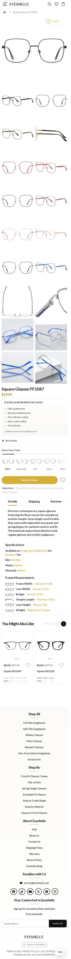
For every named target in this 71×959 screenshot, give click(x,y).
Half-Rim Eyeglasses (34, 728)
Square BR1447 (12, 671)
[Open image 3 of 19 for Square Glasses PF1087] (51, 101)
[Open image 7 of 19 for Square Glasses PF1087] (51, 167)
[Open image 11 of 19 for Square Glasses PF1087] (51, 234)
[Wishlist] (56, 4)
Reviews (56, 501)
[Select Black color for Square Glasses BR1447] (6, 678)
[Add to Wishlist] (63, 480)
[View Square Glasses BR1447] (17, 646)
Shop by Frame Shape (34, 800)
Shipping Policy (34, 847)
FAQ (34, 829)
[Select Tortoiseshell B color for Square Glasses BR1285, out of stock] (51, 678)
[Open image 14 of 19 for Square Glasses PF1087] (18, 301)
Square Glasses (10, 492)
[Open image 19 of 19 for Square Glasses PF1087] (51, 368)
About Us (34, 835)
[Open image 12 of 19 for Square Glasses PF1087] (18, 268)
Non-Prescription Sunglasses (34, 753)
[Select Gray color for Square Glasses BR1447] (12, 678)
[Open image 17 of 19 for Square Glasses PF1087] (51, 334)
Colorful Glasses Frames (34, 776)
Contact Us (34, 841)
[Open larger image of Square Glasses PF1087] (34, 50)
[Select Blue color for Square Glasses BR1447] (24, 678)
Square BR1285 (46, 671)
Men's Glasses (34, 741)
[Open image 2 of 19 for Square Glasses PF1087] (18, 101)
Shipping (34, 501)
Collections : (8, 488)
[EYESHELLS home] (19, 4)
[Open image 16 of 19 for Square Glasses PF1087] (18, 334)
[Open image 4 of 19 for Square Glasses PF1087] (18, 134)
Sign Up (58, 923)
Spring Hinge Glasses (52, 488)
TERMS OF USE (13, 951)
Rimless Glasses (34, 734)
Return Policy (34, 859)
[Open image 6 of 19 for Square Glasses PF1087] (18, 167)
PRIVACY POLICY (31, 951)
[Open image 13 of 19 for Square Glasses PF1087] (51, 268)
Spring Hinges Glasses (34, 788)
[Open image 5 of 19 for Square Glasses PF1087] (51, 134)
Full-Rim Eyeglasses (34, 722)
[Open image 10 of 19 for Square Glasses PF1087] (18, 234)
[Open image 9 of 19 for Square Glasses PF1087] (51, 201)
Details (12, 501)
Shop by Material (34, 806)
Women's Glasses (34, 747)
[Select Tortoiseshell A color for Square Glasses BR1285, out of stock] (45, 678)
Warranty (34, 853)
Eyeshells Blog (34, 866)
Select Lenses (29, 480)
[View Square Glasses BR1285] (51, 646)
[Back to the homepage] (7, 12)
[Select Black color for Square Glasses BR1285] (39, 678)
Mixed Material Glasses (28, 488)
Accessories (34, 759)
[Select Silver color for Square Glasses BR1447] (18, 678)
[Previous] (57, 623)
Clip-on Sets (34, 782)
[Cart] (63, 4)
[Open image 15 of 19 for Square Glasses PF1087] (51, 301)
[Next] (63, 623)
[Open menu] (5, 4)
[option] (17, 658)
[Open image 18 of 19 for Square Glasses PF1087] (18, 368)
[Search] (49, 4)
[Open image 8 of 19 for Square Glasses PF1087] (18, 201)
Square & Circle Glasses (34, 812)
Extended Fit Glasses (34, 794)
